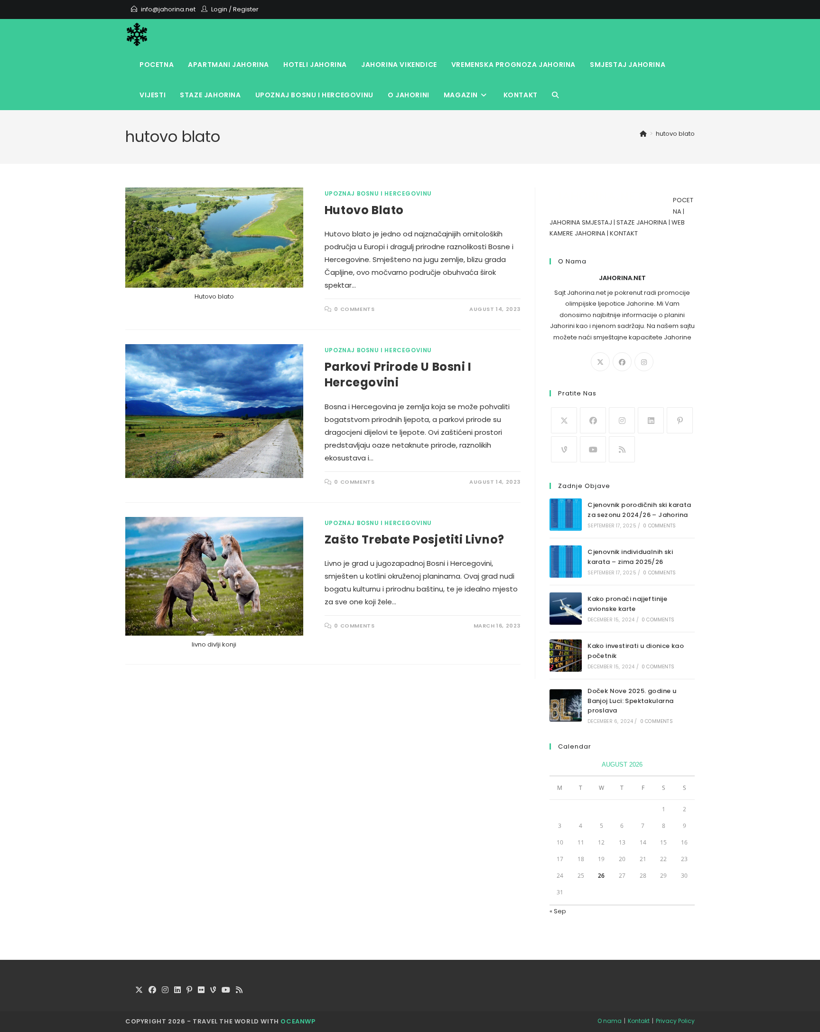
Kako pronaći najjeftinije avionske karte (627, 603)
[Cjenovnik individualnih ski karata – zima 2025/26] (566, 561)
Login (219, 9)
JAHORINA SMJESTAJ (581, 222)
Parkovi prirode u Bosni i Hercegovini (398, 375)
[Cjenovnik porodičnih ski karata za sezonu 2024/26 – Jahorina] (566, 514)
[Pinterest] (680, 420)
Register (246, 9)
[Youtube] (593, 449)
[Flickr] (201, 990)
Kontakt (639, 1021)
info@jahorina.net (168, 9)
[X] (600, 361)
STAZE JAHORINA (641, 222)
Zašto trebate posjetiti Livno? (414, 539)
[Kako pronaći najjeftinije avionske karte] (566, 608)
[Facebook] (622, 361)
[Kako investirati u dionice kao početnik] (566, 655)
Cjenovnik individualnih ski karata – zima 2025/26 (630, 556)
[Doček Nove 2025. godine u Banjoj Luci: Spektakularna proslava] (566, 705)
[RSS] (622, 449)
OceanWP (297, 1021)
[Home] (643, 133)
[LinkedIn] (651, 420)
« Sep (558, 911)
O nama (609, 1021)
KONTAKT (624, 233)
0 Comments (354, 309)
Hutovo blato (364, 210)
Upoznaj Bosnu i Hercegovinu (378, 193)
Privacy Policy (675, 1021)
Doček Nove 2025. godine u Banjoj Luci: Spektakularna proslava (631, 700)
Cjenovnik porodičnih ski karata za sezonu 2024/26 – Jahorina (639, 509)
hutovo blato (675, 133)
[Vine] (564, 449)
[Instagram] (643, 361)
